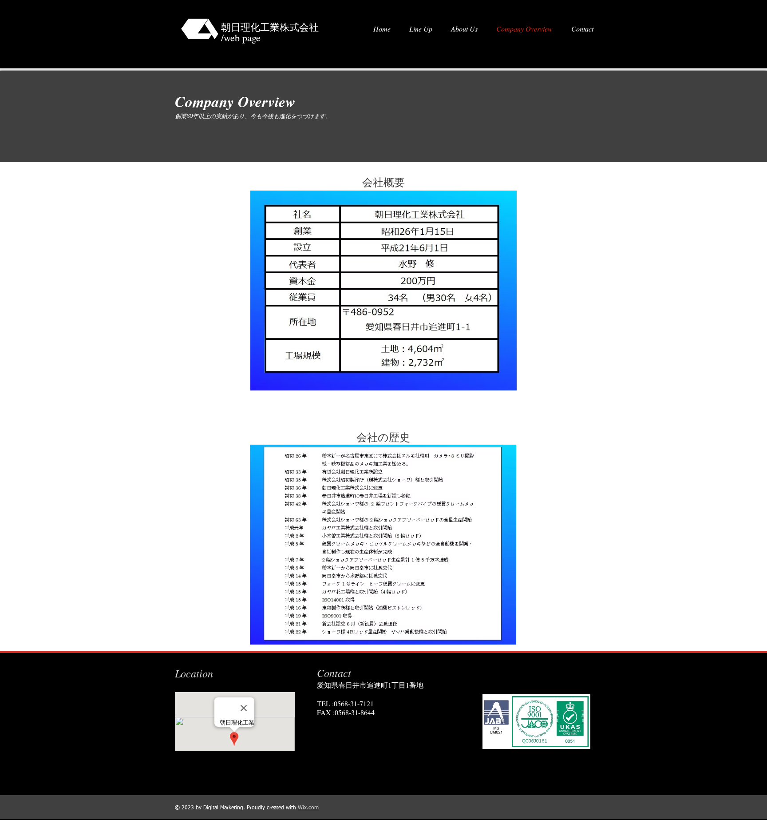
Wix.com (308, 808)
